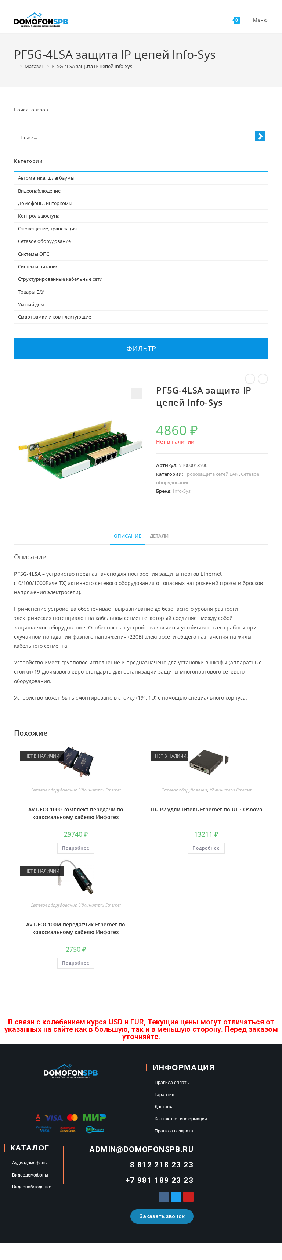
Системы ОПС (33, 254)
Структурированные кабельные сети (60, 279)
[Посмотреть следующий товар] (263, 379)
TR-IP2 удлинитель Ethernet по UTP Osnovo (206, 809)
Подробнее (76, 848)
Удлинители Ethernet (100, 790)
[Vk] (164, 1197)
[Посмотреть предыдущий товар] (250, 379)
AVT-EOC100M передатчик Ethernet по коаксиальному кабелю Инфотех (75, 928)
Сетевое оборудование (53, 790)
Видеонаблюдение (39, 190)
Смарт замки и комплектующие (54, 316)
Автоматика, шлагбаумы (46, 178)
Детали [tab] (159, 536)
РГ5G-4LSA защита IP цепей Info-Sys (91, 66)
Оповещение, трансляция (47, 228)
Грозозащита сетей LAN (211, 474)
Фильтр (141, 348)
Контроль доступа (38, 215)
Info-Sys (182, 491)
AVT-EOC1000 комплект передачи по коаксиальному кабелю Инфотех (75, 813)
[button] (136, 393)
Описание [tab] (127, 536)
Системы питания (38, 266)
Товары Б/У (31, 291)
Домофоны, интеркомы (45, 203)
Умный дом (31, 304)
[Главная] (16, 66)
